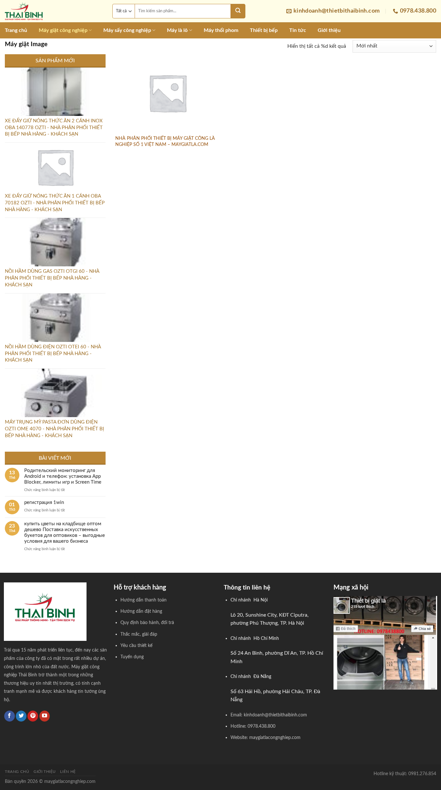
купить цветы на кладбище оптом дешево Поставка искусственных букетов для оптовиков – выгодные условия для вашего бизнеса (64, 532)
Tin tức (297, 30)
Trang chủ (16, 30)
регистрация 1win (44, 502)
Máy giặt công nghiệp (63, 30)
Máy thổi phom (221, 30)
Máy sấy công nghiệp (127, 30)
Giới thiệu (329, 30)
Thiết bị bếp (264, 30)
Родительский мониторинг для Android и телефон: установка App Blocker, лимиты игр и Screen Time (62, 476)
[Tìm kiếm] (238, 11)
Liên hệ (68, 772)
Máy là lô (177, 30)
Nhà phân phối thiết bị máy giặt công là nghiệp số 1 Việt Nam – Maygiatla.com (165, 141)
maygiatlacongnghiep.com (70, 781)
